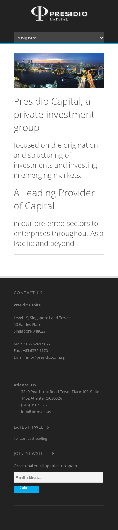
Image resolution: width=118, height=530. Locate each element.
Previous (92, 57)
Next (100, 57)
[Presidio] (59, 19)
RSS (59, 516)
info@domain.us (36, 411)
